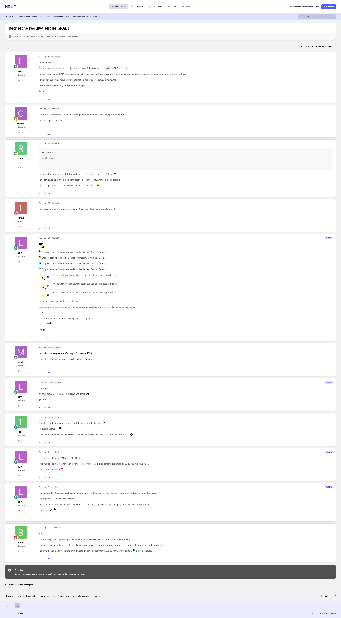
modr (21, 362)
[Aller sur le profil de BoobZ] (21, 532)
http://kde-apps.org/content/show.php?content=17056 (65, 353)
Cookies (21, 613)
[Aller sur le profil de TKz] (21, 422)
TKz (21, 432)
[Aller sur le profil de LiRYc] (10, 36)
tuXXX (21, 218)
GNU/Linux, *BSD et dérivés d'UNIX (62, 36)
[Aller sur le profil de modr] (21, 352)
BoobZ (20, 542)
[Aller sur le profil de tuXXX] (21, 208)
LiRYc (18, 36)
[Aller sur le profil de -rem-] (21, 148)
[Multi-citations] (39, 99)
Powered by (323, 613)
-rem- (20, 158)
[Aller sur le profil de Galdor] (21, 113)
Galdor (20, 123)
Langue (10, 613)
